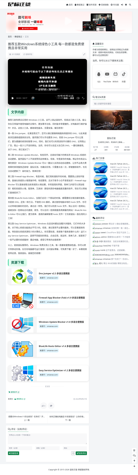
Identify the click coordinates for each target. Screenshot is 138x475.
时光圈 (116, 4)
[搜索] (130, 4)
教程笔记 (80, 4)
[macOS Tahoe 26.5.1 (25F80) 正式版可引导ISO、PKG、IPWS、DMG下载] (101, 192)
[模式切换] (126, 4)
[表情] (73, 453)
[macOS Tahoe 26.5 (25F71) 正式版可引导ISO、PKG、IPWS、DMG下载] (101, 204)
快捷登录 (14, 453)
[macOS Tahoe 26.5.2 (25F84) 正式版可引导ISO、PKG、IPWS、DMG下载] (101, 180)
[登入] (122, 4)
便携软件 (13, 392)
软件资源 (92, 4)
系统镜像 (105, 4)
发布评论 (82, 453)
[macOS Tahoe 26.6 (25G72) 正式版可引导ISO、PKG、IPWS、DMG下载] (101, 168)
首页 (70, 4)
